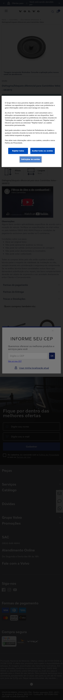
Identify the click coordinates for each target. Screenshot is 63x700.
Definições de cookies (30, 159)
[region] (32, 131)
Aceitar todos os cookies (42, 151)
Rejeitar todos (18, 151)
